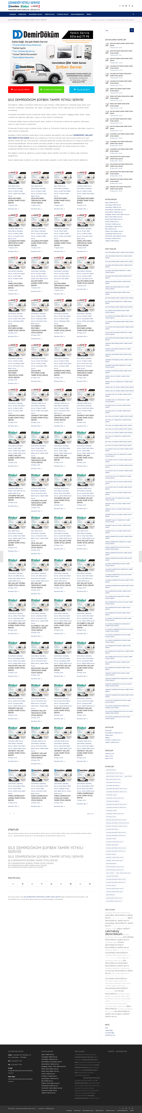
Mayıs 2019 (109, 756)
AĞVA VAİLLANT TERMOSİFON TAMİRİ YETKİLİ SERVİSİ (38, 545)
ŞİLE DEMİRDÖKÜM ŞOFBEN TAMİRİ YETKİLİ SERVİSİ (27, 20)
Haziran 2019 (109, 753)
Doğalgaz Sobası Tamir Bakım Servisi (117, 214)
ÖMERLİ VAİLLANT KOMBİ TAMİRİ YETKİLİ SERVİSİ (85, 458)
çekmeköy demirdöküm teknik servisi (116, 848)
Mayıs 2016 (109, 758)
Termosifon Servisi (111, 816)
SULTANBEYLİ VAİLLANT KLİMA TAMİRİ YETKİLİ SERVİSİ (62, 625)
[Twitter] (123, 5)
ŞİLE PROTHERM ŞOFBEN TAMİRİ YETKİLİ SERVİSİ (39, 283)
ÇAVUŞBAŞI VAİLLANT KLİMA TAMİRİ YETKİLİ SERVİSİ (62, 500)
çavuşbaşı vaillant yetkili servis (114, 841)
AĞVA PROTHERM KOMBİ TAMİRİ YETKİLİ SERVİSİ (62, 200)
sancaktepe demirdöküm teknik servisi (116, 788)
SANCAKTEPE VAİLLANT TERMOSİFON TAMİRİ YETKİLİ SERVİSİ (39, 670)
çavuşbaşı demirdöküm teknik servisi (116, 832)
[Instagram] (126, 5)
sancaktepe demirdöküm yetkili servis (116, 791)
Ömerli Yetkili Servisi (88, 791)
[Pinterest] (129, 5)
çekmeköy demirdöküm (112, 844)
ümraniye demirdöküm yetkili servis (115, 882)
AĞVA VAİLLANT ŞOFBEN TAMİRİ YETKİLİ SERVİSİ (16, 543)
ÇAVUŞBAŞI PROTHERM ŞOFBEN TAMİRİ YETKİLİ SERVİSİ (85, 200)
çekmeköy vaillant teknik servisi (114, 857)
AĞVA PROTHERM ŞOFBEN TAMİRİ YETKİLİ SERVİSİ (16, 200)
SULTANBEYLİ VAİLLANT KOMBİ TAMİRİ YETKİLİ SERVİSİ (85, 625)
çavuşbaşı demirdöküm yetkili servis (116, 835)
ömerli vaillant (110, 873)
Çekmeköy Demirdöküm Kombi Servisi (116, 819)
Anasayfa (101, 20)
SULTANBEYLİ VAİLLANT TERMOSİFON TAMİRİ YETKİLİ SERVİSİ (39, 628)
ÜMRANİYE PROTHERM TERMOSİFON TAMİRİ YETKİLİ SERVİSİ (85, 373)
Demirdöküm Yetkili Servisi (114, 212)
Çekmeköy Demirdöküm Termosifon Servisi (117, 823)
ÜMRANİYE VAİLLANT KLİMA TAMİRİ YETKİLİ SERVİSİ (62, 710)
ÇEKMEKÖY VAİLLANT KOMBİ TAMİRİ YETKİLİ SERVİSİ (85, 753)
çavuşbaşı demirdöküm (112, 829)
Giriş (106, 1028)
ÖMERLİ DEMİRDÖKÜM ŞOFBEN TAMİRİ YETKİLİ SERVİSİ (16, 798)
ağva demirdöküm (111, 770)
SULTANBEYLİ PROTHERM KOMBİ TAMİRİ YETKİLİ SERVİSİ (62, 328)
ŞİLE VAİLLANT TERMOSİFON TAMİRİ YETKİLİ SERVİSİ (38, 585)
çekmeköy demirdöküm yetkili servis (115, 851)
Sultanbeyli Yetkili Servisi (113, 233)
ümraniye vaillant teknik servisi (114, 888)
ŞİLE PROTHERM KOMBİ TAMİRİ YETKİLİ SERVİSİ (119, 307)
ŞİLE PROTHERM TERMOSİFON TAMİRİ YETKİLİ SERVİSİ (61, 285)
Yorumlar (109, 1033)
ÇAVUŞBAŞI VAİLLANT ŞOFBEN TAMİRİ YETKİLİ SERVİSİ (16, 498)
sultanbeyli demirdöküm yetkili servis (116, 807)
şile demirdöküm (110, 894)
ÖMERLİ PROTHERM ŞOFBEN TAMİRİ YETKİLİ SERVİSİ (62, 243)
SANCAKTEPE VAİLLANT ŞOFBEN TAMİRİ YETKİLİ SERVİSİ (16, 668)
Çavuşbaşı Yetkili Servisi (84, 186)
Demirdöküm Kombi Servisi (113, 782)
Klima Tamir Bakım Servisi (113, 217)
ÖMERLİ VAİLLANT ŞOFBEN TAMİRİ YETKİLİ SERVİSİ (16, 458)
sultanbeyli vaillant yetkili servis (115, 813)
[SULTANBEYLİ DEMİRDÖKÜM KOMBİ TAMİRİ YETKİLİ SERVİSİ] (140, 556)
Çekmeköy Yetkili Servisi (38, 403)
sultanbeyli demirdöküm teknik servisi (116, 804)
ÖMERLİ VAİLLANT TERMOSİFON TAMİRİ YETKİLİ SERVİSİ (38, 460)
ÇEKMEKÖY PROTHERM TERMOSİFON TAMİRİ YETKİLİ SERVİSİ (62, 417)
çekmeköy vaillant (111, 854)
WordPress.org (110, 1035)
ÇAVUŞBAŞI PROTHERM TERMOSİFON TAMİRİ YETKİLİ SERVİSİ (16, 243)
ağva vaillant (128, 776)
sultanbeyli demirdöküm (112, 801)
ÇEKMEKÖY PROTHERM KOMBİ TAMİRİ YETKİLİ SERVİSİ (85, 417)
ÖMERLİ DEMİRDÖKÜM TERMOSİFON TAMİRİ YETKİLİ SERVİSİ (39, 798)
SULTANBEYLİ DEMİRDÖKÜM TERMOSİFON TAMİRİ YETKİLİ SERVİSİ (117, 624)
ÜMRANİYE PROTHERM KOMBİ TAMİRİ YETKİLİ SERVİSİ (16, 417)
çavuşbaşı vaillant (111, 838)
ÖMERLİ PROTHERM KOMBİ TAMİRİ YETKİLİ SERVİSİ (16, 285)
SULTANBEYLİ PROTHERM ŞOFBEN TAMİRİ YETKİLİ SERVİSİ (16, 328)
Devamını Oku (13, 209)
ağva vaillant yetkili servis (113, 779)
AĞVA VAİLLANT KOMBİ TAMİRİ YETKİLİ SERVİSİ (118, 425)
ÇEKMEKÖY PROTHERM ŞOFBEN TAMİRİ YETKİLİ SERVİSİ (39, 417)
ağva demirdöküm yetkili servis (114, 776)
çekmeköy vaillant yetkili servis (114, 860)
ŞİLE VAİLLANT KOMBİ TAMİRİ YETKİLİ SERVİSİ (118, 441)
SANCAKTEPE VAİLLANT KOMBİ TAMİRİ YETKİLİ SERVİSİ (85, 668)
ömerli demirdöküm (111, 863)
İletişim (107, 737)
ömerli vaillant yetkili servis (123, 873)
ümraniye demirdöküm (112, 876)
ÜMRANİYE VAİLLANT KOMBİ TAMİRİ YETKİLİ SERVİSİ (85, 710)
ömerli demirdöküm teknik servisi (115, 866)
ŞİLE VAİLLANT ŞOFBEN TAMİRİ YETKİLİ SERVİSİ (118, 432)
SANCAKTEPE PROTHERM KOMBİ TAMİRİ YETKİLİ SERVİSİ (39, 373)
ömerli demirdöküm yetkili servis (114, 869)
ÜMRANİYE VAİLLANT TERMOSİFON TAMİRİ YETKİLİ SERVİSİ (38, 713)
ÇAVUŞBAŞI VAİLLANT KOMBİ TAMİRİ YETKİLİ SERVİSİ (85, 500)
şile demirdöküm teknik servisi (114, 898)
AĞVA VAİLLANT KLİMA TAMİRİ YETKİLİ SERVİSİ (118, 429)
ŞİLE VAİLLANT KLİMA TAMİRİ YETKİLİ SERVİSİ (118, 445)
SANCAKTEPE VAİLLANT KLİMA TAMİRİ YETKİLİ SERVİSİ (62, 668)
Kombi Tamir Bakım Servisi (114, 219)
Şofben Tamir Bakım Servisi (39, 278)
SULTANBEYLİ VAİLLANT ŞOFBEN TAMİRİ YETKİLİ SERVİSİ (16, 625)
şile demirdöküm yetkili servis (114, 901)
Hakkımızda (109, 735)
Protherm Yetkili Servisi (112, 224)
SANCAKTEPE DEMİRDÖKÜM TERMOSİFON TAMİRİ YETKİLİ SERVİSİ (117, 706)
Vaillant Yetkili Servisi (19, 453)
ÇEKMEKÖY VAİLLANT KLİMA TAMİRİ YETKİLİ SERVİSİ (62, 753)
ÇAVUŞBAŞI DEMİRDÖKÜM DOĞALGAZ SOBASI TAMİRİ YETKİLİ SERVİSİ (118, 575)
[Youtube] (132, 5)
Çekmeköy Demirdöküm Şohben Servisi (116, 826)
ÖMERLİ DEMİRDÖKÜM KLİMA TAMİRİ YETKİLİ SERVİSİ (85, 795)
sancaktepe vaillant (111, 794)
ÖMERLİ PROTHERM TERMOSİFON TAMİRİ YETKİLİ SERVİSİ (84, 243)
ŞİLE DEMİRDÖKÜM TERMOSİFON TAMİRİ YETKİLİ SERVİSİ (42, 897)
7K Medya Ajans (49, 1108)
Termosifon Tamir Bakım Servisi (115, 236)
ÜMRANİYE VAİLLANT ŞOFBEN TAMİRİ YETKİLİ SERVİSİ (16, 710)
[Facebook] (119, 5)
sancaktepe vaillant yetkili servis (115, 798)
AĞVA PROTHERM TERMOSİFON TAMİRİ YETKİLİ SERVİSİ (38, 200)
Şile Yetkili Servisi (41, 276)
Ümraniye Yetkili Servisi (113, 238)
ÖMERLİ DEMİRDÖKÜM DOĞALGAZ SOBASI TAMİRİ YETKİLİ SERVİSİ (62, 798)
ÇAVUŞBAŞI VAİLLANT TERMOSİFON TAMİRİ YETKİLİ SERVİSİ (39, 503)
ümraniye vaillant (111, 885)
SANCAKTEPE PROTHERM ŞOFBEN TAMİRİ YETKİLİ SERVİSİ (85, 328)
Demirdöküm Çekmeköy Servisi (115, 209)
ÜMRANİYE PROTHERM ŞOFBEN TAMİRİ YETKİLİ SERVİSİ (62, 373)
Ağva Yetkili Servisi (14, 186)
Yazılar (109, 1030)
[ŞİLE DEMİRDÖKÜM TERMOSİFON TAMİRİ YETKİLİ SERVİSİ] (1, 556)
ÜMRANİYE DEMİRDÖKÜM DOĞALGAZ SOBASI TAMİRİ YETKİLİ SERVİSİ (118, 685)
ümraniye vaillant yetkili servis (114, 891)
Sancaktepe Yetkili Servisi (113, 226)
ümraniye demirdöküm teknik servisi (116, 879)
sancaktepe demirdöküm (112, 785)
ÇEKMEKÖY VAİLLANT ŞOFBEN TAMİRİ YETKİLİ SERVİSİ (16, 753)
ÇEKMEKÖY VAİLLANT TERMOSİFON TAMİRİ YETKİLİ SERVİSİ (39, 755)
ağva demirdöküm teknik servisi (114, 773)
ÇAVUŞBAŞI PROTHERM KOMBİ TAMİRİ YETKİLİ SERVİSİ (39, 243)
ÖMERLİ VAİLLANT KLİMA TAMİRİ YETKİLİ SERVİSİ (62, 458)
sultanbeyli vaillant (111, 810)
